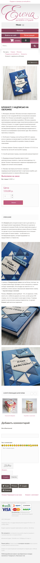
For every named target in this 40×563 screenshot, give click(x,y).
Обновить (4, 470)
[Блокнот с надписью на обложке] (20, 83)
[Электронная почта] (38, 63)
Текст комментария (6, 442)
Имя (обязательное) (6, 428)
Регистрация (29, 35)
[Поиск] (34, 46)
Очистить (14, 477)
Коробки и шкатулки (23, 415)
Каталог (20, 30)
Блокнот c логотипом (31, 495)
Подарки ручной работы (12, 54)
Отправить (6, 477)
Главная (13, 52)
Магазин (19, 52)
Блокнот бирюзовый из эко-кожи (12, 495)
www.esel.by (20, 533)
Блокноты (24, 54)
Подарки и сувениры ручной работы (20, 1)
